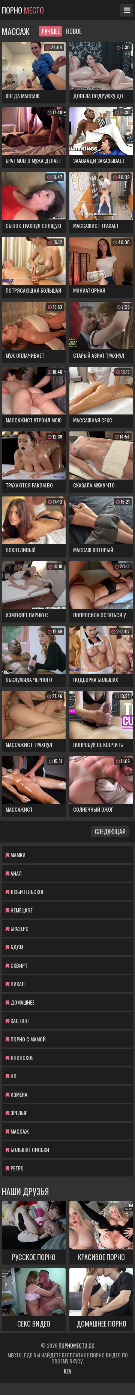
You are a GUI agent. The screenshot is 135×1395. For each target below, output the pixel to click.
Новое (73, 31)
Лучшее (50, 31)
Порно (23, 10)
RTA (67, 1371)
